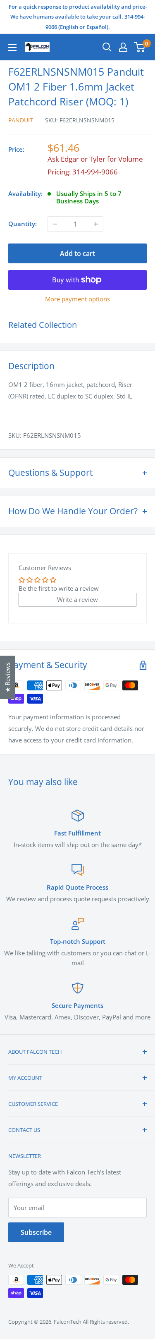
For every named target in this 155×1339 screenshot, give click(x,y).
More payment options (77, 299)
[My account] (123, 47)
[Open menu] (12, 47)
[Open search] (107, 47)
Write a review (77, 599)
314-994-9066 (95, 172)
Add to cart (77, 253)
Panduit (20, 120)
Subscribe (36, 1232)
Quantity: (22, 224)
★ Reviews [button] (7, 677)
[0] (140, 47)
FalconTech (67, 1321)
